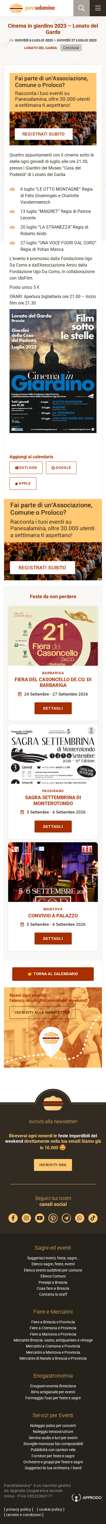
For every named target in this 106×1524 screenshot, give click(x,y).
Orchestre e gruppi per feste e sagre (53, 1462)
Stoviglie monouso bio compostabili (53, 1444)
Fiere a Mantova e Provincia (53, 1334)
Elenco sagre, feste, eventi (53, 1264)
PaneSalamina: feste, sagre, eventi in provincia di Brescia (31, 8)
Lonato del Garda (40, 48)
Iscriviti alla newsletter (42, 1012)
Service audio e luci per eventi (53, 1438)
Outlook (28, 468)
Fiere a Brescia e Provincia (53, 1322)
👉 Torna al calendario (53, 974)
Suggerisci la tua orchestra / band (53, 1468)
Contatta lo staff (53, 1294)
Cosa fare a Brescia (53, 1288)
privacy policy (18, 1509)
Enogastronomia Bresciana (53, 1386)
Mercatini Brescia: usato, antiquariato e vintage (53, 1340)
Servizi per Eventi (53, 1415)
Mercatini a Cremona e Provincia (53, 1346)
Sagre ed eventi (53, 1247)
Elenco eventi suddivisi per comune (53, 1270)
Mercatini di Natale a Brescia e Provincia (53, 1358)
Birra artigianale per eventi (53, 1392)
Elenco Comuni (53, 1276)
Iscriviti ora (53, 1165)
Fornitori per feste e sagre (53, 1456)
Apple (25, 483)
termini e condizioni (23, 1515)
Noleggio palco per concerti (53, 1425)
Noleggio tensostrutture (53, 1431)
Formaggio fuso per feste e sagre (53, 1398)
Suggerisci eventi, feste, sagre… (53, 1258)
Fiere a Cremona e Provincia (53, 1328)
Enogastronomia (53, 1375)
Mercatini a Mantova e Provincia (53, 1352)
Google (63, 468)
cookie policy (51, 1509)
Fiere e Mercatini (53, 1311)
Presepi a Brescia (53, 1282)
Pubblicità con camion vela (53, 1450)
